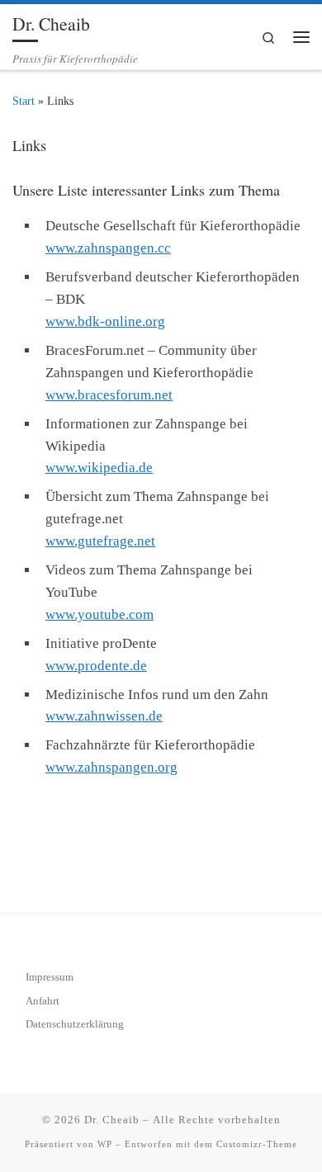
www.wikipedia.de (99, 467)
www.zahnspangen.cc (108, 248)
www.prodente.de (96, 665)
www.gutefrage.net (100, 541)
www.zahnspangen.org (111, 767)
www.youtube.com (99, 614)
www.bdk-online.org (105, 321)
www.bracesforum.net (109, 395)
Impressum (49, 977)
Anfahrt (42, 1001)
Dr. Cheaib (112, 1119)
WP (104, 1144)
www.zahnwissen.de (104, 716)
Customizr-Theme (256, 1144)
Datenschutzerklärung (75, 1024)
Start (23, 101)
